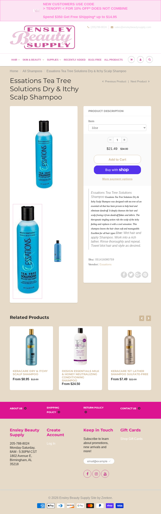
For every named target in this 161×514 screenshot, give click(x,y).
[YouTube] (105, 474)
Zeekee (106, 497)
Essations (106, 264)
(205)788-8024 (99, 27)
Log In (51, 443)
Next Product (139, 81)
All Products (113, 59)
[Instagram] (96, 474)
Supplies (53, 59)
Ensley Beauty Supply (74, 497)
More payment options (117, 178)
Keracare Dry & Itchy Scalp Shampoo (30, 372)
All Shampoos (32, 71)
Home (14, 71)
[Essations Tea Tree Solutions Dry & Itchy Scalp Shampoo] (44, 156)
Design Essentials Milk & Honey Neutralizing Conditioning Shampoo (80, 375)
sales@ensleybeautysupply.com (132, 27)
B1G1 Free (95, 59)
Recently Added (75, 59)
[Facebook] (87, 474)
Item (91, 121)
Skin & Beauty (32, 59)
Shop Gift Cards (131, 438)
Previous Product (115, 81)
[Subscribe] (109, 461)
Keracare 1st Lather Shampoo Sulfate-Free (129, 372)
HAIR (14, 59)
